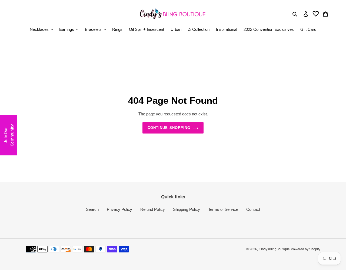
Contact (253, 209)
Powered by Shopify (305, 249)
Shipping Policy (186, 209)
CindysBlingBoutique (274, 249)
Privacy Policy (119, 209)
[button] (8, 135)
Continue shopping (169, 128)
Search (92, 209)
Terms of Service (223, 209)
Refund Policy (152, 209)
